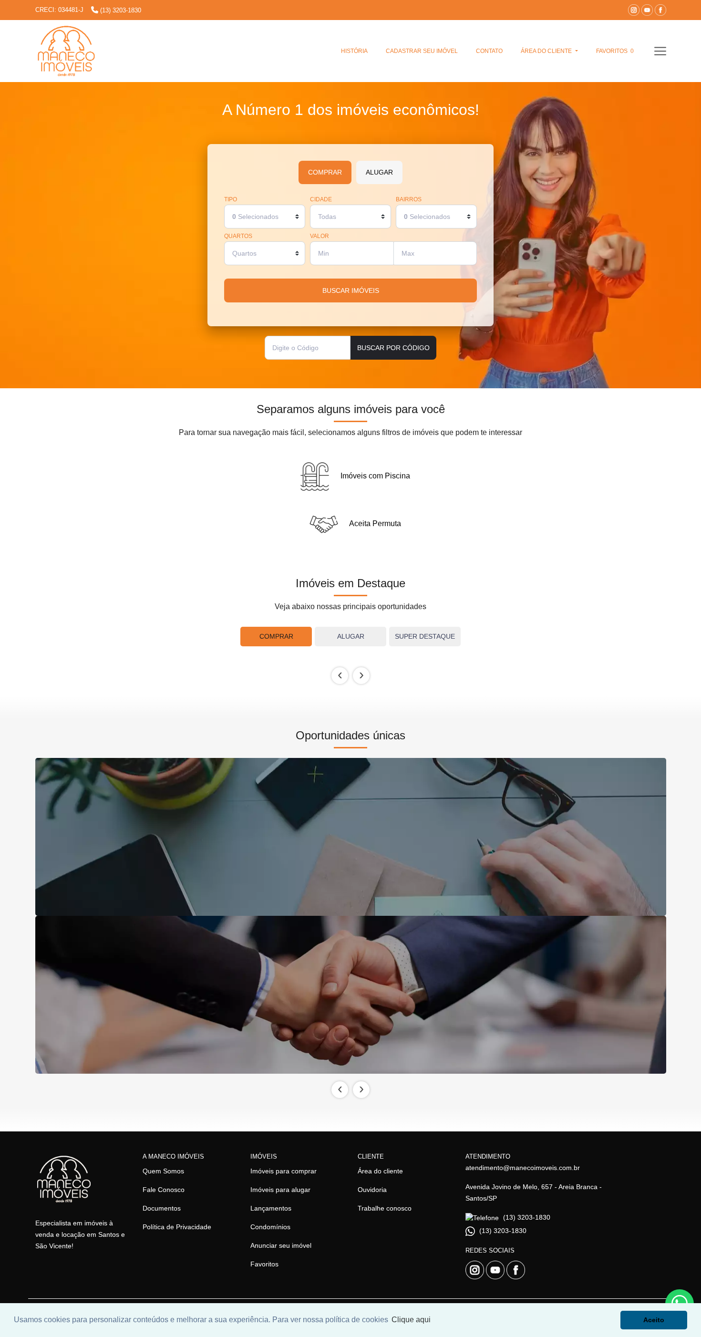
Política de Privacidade (177, 1227)
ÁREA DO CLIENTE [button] (547, 51)
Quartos (238, 236)
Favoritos (264, 1264)
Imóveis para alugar (280, 1189)
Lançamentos (270, 1208)
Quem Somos (163, 1171)
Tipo (230, 200)
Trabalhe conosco (385, 1208)
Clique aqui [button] (411, 1320)
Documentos (162, 1208)
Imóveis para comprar (283, 1171)
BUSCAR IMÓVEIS (350, 290)
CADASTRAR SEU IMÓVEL (422, 51)
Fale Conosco (164, 1189)
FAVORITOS (615, 51)
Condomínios (270, 1227)
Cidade (321, 200)
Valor (319, 236)
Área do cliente (380, 1171)
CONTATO (489, 51)
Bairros (409, 200)
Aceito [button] (653, 1320)
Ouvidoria (372, 1189)
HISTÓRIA (354, 51)
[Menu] (660, 51)
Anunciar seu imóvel (280, 1245)
